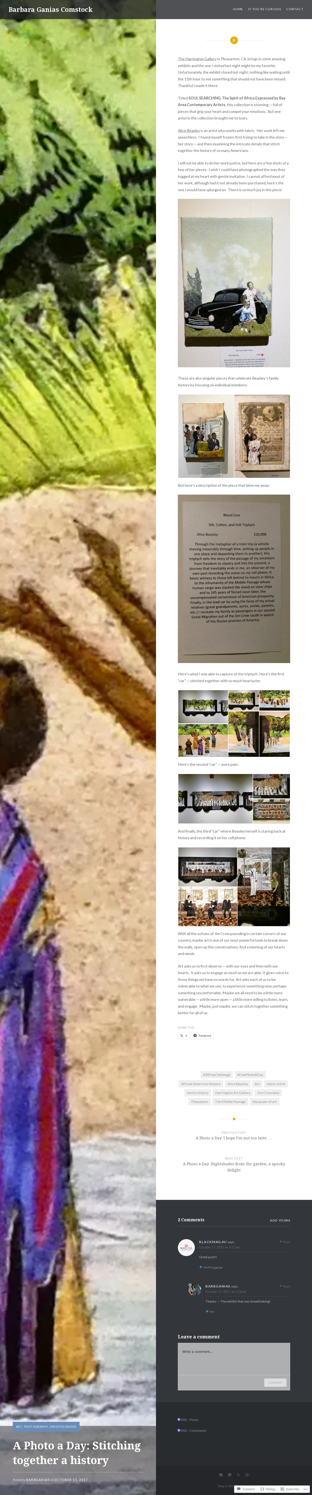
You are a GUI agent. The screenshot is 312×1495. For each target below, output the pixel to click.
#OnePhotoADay (250, 1075)
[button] (206, 436)
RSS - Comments (193, 1430)
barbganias (37, 1480)
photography (36, 1426)
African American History (201, 1084)
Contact (295, 9)
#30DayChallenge (216, 1075)
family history (197, 1093)
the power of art (265, 1102)
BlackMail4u (213, 1242)
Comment (275, 1382)
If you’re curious (264, 9)
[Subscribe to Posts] (178, 1420)
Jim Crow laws (268, 1093)
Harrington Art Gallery (232, 1093)
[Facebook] (221, 1474)
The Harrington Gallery (197, 58)
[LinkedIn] (230, 1474)
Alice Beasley (189, 130)
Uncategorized (63, 1426)
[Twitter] (238, 1474)
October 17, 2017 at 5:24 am (225, 1291)
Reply (286, 1242)
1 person (218, 1267)
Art (19, 1426)
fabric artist (276, 1084)
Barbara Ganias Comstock (50, 9)
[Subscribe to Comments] (178, 1430)
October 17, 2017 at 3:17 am (219, 1247)
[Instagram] (247, 1474)
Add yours (280, 1220)
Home (238, 9)
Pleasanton (199, 1102)
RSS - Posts (189, 1420)
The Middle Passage (230, 1102)
